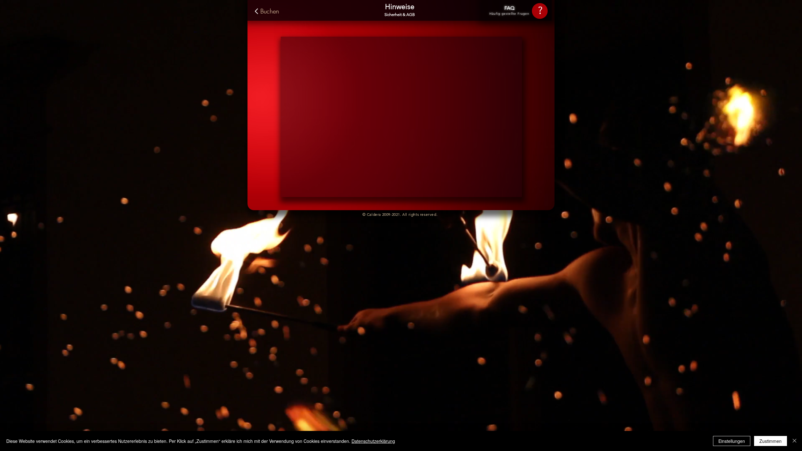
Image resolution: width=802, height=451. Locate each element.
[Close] (794, 441)
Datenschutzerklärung (373, 441)
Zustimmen (770, 441)
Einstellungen (731, 441)
